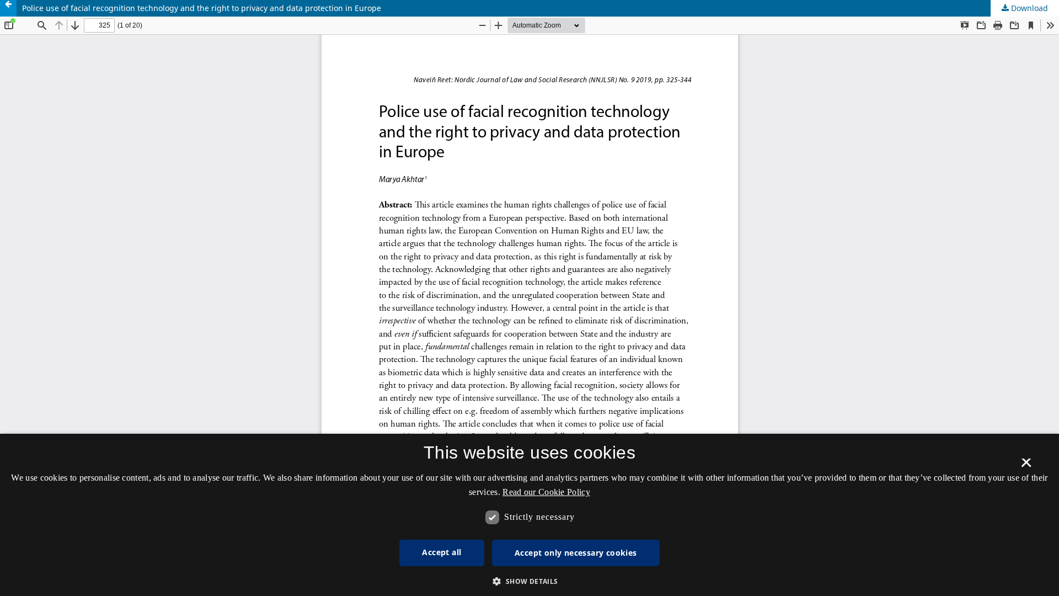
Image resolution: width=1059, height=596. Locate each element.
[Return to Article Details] (8, 8)
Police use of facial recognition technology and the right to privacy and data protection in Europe (201, 8)
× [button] (1026, 466)
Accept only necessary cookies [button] (576, 552)
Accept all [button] (441, 552)
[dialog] (529, 515)
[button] (529, 581)
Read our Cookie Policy (546, 492)
